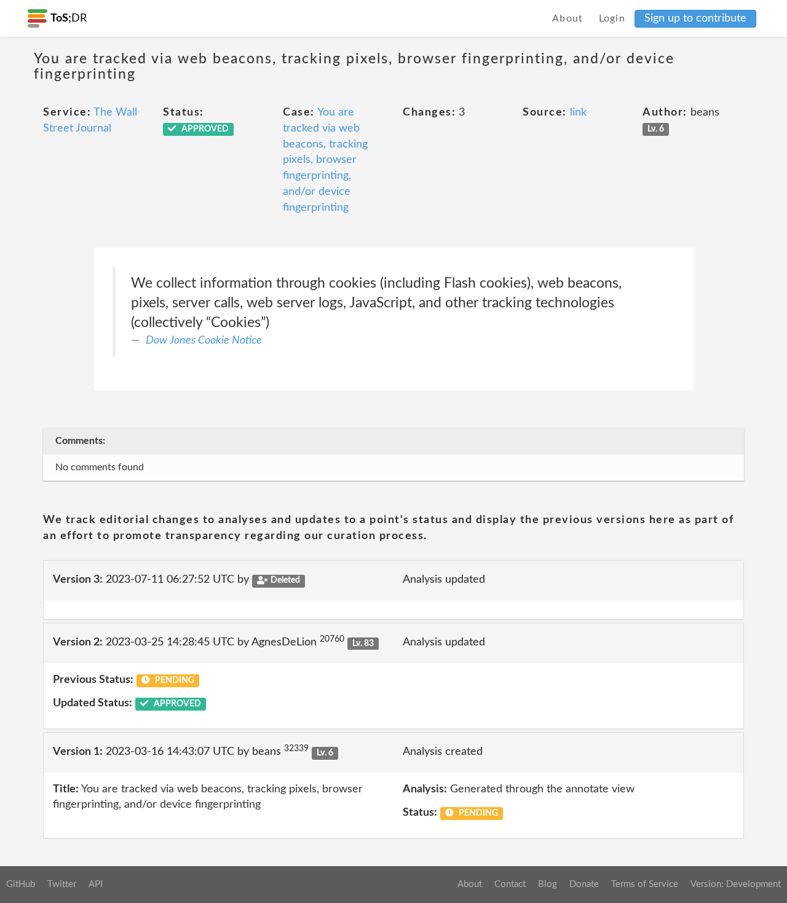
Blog (547, 884)
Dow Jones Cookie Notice (204, 340)
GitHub (20, 884)
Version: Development (735, 884)
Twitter (61, 884)
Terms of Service (644, 884)
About (567, 18)
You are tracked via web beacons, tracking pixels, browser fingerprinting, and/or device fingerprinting (325, 160)
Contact (510, 884)
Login (612, 18)
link (578, 112)
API (96, 884)
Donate (584, 884)
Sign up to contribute (695, 18)
